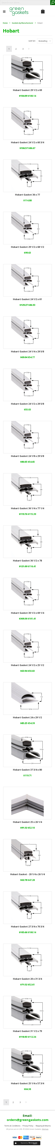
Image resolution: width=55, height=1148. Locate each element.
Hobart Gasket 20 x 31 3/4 (27, 979)
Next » (29, 49)
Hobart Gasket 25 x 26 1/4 (27, 822)
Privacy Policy (28, 1126)
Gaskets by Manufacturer (22, 23)
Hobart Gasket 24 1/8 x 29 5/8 (27, 456)
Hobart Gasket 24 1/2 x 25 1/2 (27, 665)
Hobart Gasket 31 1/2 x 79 (27, 1031)
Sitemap (45, 1129)
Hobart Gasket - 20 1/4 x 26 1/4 (27, 874)
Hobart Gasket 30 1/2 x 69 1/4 (27, 613)
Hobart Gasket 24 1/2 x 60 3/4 (27, 142)
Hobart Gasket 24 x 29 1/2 (27, 717)
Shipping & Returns (43, 1126)
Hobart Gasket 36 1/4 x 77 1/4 (27, 508)
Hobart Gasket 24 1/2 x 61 (27, 299)
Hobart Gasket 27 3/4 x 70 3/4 (27, 926)
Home (5, 23)
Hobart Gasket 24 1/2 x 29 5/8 (27, 404)
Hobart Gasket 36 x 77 (27, 194)
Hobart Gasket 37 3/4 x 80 (27, 769)
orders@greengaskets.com (27, 1120)
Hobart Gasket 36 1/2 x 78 (27, 560)
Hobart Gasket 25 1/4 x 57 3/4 (27, 1083)
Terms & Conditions (12, 1126)
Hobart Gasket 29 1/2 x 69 (27, 90)
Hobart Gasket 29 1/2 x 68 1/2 (27, 247)
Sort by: (32, 41)
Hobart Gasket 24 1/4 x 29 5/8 (27, 351)
